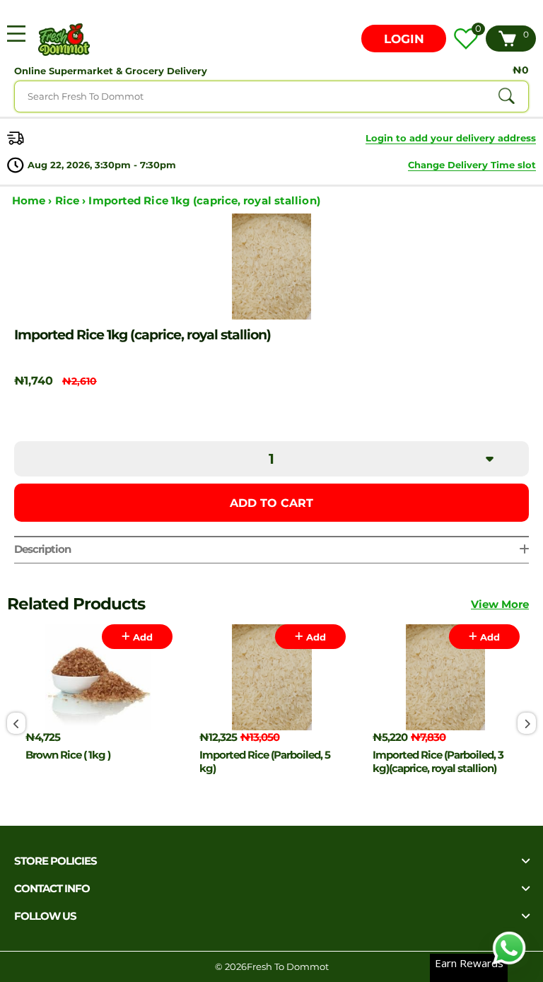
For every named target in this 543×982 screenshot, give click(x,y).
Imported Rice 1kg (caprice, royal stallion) (204, 200)
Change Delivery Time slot (472, 164)
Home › (33, 200)
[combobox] (271, 96)
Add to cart (271, 503)
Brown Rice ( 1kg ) (67, 754)
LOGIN (404, 39)
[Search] (506, 96)
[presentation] (16, 723)
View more (500, 604)
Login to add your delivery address (451, 138)
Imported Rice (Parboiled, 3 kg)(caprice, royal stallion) (438, 761)
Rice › (72, 200)
